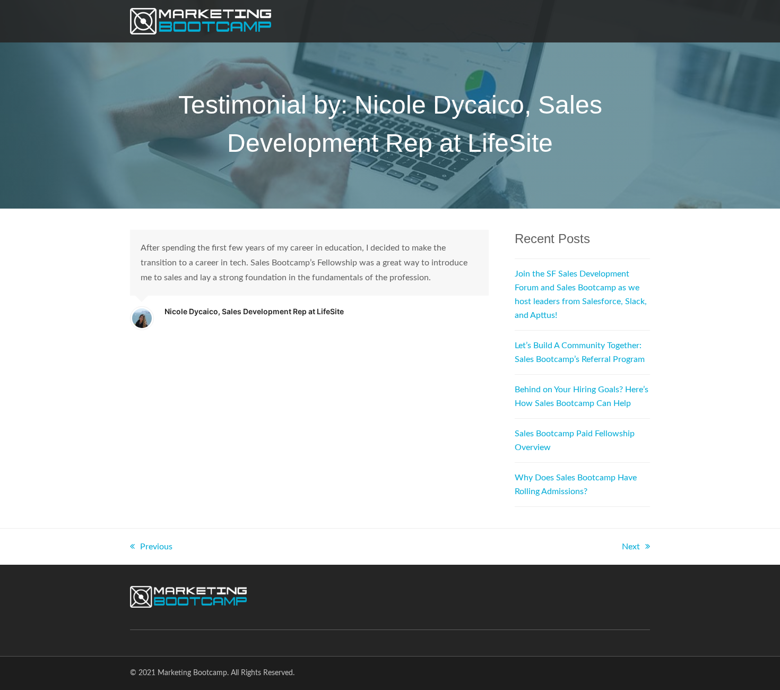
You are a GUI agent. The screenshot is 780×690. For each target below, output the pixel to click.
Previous (156, 546)
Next (631, 546)
